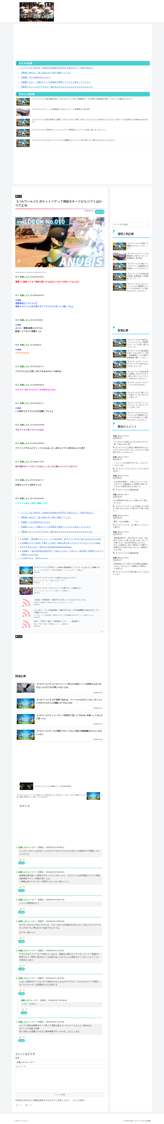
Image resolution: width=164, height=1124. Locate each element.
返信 (22, 863)
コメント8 (99, 212)
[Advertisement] (83, 45)
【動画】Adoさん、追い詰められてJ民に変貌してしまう (45, 73)
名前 (17, 1058)
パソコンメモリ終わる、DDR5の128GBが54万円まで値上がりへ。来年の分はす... (57, 68)
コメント (20, 1066)
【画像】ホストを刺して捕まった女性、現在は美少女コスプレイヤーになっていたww (60, 543)
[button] (147, 224)
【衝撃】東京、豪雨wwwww (34, 558)
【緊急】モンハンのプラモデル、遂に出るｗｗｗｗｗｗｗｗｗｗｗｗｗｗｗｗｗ (56, 87)
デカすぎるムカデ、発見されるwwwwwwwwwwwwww (45, 547)
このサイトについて (21, 1121)
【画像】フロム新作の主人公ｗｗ (35, 77)
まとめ (19, 196)
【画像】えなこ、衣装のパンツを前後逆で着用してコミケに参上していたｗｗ (55, 82)
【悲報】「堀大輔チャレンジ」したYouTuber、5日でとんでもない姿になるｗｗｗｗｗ (60, 539)
